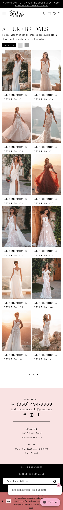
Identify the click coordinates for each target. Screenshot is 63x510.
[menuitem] (4, 13)
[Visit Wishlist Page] (54, 14)
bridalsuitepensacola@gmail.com (31, 409)
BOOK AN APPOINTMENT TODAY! (31, 5)
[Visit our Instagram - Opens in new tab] (31, 415)
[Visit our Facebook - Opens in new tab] (38, 414)
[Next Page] (37, 374)
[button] (4, 13)
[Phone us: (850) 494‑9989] (44, 14)
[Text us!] (50, 503)
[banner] (16, 13)
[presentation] (16, 70)
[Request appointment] (49, 14)
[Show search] (59, 14)
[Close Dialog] (3, 501)
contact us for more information (27, 38)
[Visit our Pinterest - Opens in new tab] (25, 414)
